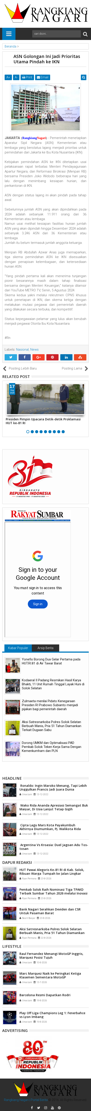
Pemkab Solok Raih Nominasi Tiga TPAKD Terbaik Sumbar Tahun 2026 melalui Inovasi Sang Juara (53, 893)
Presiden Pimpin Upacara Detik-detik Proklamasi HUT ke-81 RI (43, 421)
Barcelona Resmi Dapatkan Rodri (44, 995)
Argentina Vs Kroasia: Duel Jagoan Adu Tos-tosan (53, 847)
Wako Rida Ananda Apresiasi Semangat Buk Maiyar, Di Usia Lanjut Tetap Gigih (53, 807)
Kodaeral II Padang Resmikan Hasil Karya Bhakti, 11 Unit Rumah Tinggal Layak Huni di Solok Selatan (53, 684)
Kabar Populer (18, 648)
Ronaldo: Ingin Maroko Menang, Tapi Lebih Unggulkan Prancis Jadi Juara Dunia (53, 787)
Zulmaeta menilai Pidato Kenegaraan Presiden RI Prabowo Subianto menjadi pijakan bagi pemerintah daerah (50, 705)
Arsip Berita (45, 648)
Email (44, 77)
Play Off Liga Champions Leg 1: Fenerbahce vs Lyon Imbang (52, 1015)
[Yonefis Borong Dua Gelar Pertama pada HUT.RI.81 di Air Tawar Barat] (13, 665)
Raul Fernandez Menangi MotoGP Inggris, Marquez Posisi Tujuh (51, 956)
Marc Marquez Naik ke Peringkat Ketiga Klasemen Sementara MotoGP (50, 975)
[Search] (85, 34)
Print (28, 77)
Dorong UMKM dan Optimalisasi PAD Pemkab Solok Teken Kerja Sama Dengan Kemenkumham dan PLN (51, 747)
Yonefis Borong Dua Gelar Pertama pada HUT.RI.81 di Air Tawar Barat (51, 661)
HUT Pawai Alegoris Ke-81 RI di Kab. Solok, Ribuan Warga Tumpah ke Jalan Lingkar (51, 872)
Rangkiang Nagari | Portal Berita (26, 1100)
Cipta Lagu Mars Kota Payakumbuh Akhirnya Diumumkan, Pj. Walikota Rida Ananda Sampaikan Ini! (50, 829)
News (34, 350)
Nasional (22, 350)
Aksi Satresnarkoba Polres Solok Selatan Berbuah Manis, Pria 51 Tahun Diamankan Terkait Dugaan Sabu (51, 726)
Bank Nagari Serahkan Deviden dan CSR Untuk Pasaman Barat (50, 911)
